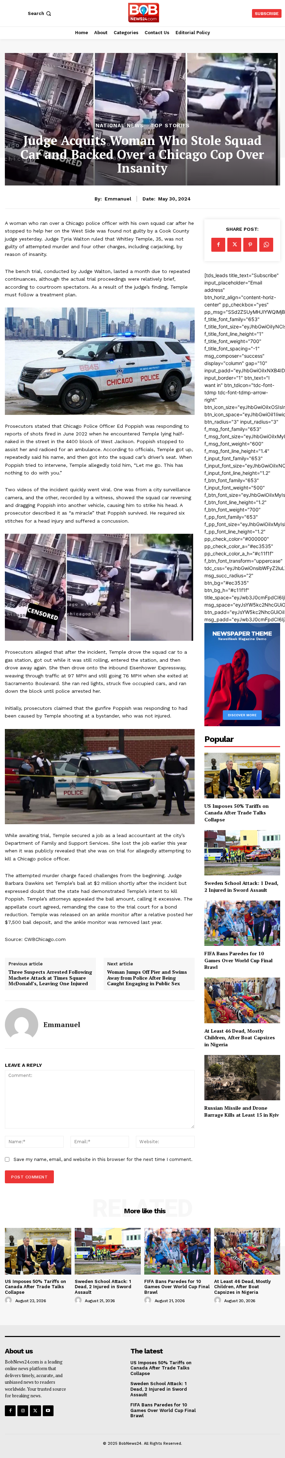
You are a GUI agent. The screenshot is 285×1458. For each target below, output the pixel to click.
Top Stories (170, 125)
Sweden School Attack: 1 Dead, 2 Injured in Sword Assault (241, 886)
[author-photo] (9, 1300)
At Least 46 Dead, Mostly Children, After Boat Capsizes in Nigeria (239, 1037)
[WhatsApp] (266, 245)
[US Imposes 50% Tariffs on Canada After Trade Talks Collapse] (242, 775)
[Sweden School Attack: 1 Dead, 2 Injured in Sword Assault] (242, 853)
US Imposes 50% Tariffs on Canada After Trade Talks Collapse (236, 813)
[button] (40, 13)
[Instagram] (22, 1410)
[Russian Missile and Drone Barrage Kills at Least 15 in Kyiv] (242, 1078)
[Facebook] (218, 245)
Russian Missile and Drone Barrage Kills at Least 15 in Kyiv (241, 1111)
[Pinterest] (250, 245)
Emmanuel (118, 199)
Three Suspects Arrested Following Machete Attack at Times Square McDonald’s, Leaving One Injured (50, 978)
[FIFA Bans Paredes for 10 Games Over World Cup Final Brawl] (242, 923)
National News (120, 125)
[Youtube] (48, 1410)
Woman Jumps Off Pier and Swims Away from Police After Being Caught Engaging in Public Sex (147, 978)
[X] (234, 245)
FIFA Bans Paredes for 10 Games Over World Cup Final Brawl (238, 960)
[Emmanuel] (21, 1024)
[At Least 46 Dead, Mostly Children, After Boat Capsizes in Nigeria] (242, 1000)
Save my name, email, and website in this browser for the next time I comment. (103, 1159)
